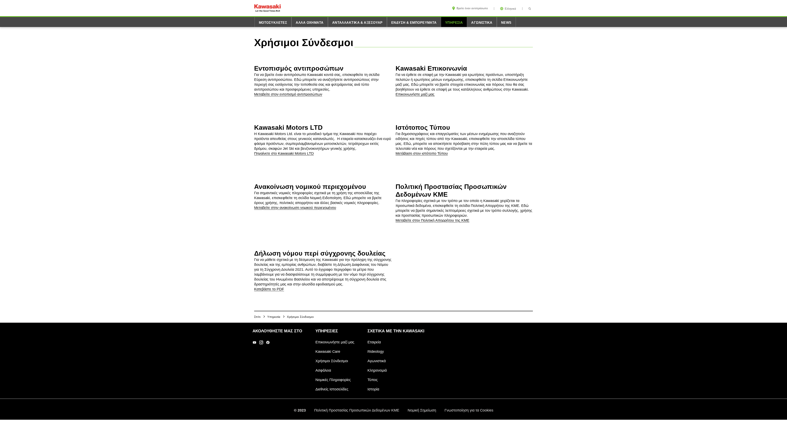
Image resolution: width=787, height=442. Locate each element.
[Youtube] (254, 342)
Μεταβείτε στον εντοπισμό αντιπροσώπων (288, 94)
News (506, 22)
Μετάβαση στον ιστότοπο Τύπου (422, 153)
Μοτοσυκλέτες (273, 22)
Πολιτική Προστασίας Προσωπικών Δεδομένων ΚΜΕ (357, 410)
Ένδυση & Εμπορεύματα (414, 22)
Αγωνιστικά (481, 22)
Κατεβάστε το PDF (269, 289)
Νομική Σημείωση (422, 410)
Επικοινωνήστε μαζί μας (415, 94)
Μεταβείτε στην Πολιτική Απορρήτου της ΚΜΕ (432, 220)
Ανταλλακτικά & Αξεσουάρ (357, 22)
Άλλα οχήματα (309, 22)
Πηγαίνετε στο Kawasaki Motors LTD (284, 153)
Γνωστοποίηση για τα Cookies (469, 410)
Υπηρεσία (454, 22)
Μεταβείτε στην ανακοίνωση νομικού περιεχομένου (295, 208)
